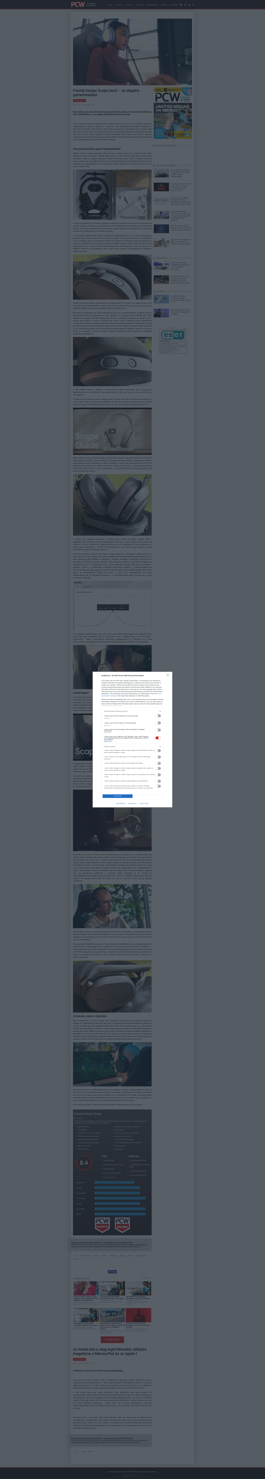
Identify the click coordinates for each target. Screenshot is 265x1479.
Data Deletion (120, 803)
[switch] (158, 715)
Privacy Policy (144, 803)
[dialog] (132, 739)
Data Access (132, 803)
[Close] (168, 676)
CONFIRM (117, 796)
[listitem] (132, 711)
